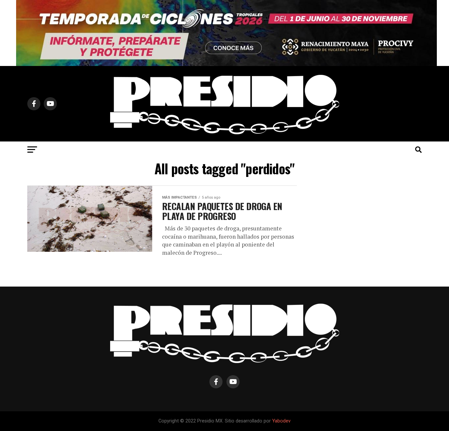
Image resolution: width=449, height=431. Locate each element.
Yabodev (281, 421)
